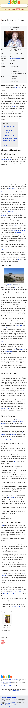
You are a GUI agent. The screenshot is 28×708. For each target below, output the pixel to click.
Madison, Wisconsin (14, 55)
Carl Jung (23, 230)
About (11, 704)
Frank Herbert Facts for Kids (7, 686)
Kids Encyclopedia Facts (6, 21)
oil (18, 259)
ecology (13, 106)
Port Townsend (8, 351)
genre (20, 118)
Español (22, 9)
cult (14, 461)
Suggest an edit (15, 690)
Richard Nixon (13, 434)
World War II (7, 206)
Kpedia (17, 9)
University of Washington (15, 58)
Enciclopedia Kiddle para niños (7, 706)
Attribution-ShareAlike (6, 682)
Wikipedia (13, 702)
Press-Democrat (17, 225)
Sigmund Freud (15, 230)
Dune (17, 89)
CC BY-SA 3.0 (15, 699)
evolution (13, 105)
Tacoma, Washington (14, 52)
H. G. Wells (13, 248)
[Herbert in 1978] (14, 38)
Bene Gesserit (11, 497)
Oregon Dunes (8, 284)
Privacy (15, 704)
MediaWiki (8, 703)
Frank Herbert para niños (16, 642)
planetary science (19, 105)
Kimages (13, 9)
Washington (22, 349)
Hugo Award (8, 327)
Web (5, 9)
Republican (13, 421)
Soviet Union (19, 419)
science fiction (17, 87)
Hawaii (15, 349)
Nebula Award (18, 325)
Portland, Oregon (10, 211)
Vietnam (21, 340)
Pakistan (3, 341)
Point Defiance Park (15, 606)
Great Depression (12, 188)
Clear (23, 6)
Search (25, 5)
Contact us (21, 704)
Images (9, 9)
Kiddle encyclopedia (13, 679)
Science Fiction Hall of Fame (9, 594)
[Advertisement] (14, 14)
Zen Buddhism (17, 232)
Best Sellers (16, 591)
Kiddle (2, 704)
